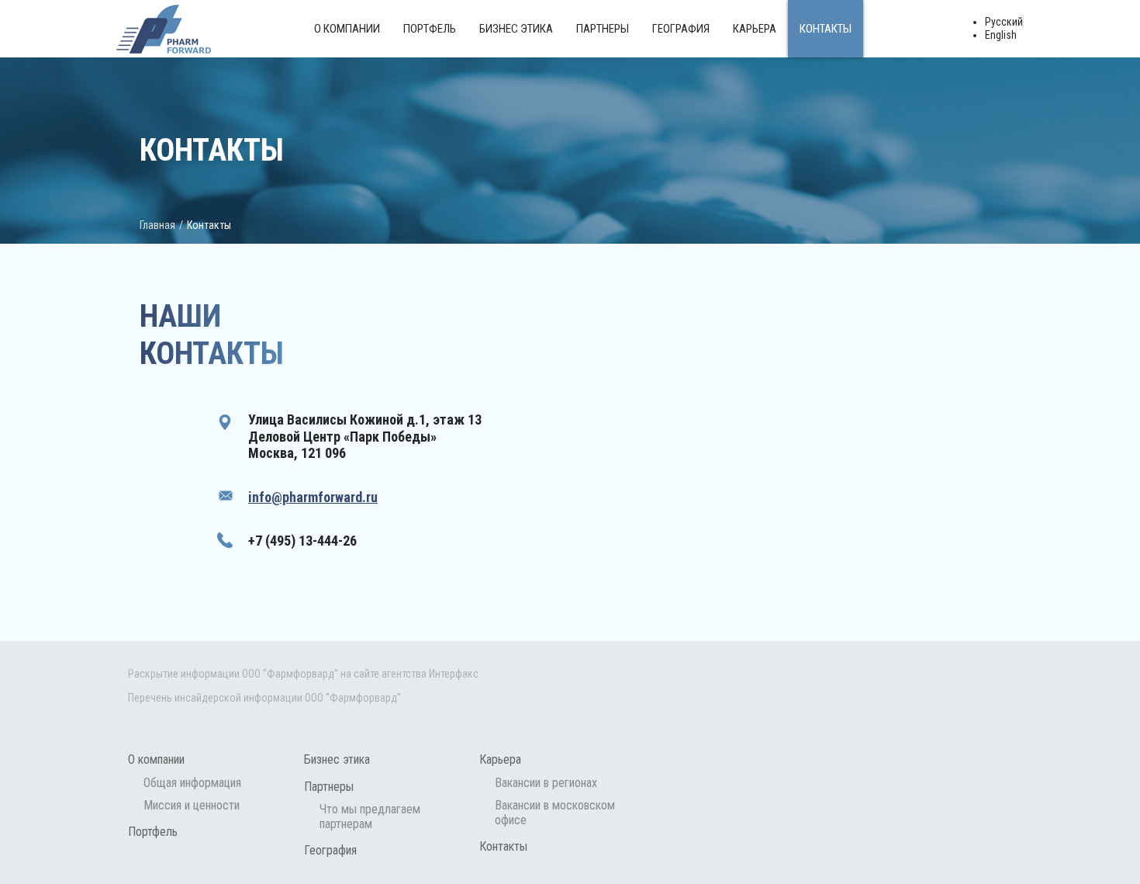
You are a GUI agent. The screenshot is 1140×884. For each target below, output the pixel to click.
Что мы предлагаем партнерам (370, 816)
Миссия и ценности (191, 805)
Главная (157, 225)
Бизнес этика (516, 29)
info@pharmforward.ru (313, 497)
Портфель (429, 29)
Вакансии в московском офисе (555, 812)
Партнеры (602, 29)
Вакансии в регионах (546, 782)
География (681, 29)
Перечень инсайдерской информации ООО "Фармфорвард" (264, 698)
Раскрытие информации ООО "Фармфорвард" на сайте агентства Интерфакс (303, 673)
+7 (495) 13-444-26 (302, 540)
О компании (347, 29)
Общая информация (192, 782)
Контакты (826, 29)
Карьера (754, 29)
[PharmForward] (163, 29)
